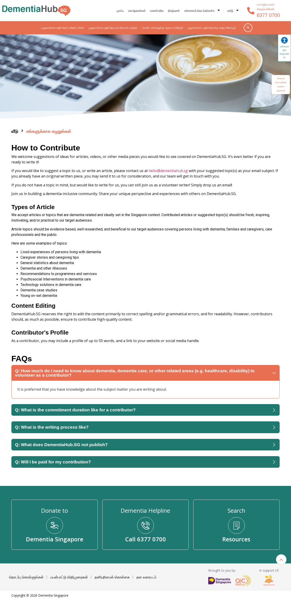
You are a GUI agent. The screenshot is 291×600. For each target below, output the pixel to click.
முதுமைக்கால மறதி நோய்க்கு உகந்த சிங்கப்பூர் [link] (212, 27)
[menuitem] (233, 10)
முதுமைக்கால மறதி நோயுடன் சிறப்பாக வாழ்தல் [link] (113, 27)
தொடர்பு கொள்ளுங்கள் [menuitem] (26, 577)
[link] (36, 10)
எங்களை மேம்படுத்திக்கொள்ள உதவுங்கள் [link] (280, 84)
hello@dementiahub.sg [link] (168, 170)
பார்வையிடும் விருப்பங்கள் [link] (284, 52)
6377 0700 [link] (268, 15)
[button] (281, 559)
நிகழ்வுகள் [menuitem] (174, 10)
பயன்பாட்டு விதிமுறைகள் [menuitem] (69, 577)
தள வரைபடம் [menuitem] (146, 577)
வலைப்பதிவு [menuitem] (156, 10)
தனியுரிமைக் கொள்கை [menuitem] (112, 577)
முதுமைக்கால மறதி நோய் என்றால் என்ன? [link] (62, 27)
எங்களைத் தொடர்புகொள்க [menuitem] (199, 10)
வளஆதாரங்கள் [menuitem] (137, 10)
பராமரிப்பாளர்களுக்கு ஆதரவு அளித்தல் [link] (162, 27)
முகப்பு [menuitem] (120, 10)
